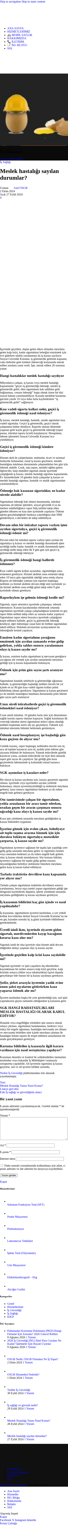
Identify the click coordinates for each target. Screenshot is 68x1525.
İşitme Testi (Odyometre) (21, 1253)
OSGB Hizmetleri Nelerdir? (23, 1374)
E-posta (5, 1152)
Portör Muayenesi (17, 1216)
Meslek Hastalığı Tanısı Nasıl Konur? (28, 1420)
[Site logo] (16, 22)
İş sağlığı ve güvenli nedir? (22, 1405)
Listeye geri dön (9, 1088)
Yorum (5, 1115)
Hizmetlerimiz (15, 1306)
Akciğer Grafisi (16, 1289)
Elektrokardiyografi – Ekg (22, 1277)
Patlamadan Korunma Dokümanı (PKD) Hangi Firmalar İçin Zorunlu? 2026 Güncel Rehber (34, 1332)
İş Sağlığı (17, 158)
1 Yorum (31, 1337)
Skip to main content (33, 1)
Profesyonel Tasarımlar (13, 1484)
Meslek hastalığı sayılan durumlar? (27, 1436)
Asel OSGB (21, 187)
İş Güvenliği (14, 1310)
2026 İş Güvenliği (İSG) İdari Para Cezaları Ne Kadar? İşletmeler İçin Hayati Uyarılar (34, 1342)
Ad (3, 1145)
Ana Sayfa (6, 158)
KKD (10, 1316)
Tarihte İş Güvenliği (18, 1389)
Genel (10, 1303)
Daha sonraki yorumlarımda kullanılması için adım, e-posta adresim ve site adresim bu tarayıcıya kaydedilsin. (33, 1167)
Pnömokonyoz (15, 1228)
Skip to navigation (11, 1)
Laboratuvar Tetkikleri (20, 1240)
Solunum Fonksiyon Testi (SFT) (25, 1204)
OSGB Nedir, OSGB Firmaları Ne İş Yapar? (32, 1359)
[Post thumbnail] (11, 1201)
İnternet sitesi (7, 1158)
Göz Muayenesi (16, 1265)
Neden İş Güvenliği (11, 1073)
